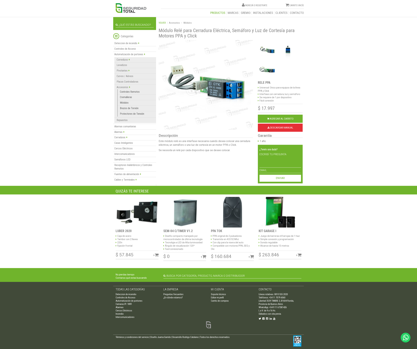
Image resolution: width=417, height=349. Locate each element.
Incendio (120, 314)
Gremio (246, 12)
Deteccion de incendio (126, 294)
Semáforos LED (122, 159)
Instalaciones (263, 12)
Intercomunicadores (124, 154)
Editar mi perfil (217, 297)
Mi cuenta (217, 289)
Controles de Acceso (125, 48)
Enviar (280, 178)
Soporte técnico (218, 294)
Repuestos (122, 120)
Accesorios (174, 22)
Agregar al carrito (281, 118)
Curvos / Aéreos (125, 76)
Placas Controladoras (127, 81)
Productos (217, 12)
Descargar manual (281, 127)
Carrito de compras (220, 300)
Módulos (124, 102)
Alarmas (119, 307)
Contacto (297, 12)
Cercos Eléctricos (123, 148)
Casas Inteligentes (123, 142)
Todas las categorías (130, 289)
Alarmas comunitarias (125, 126)
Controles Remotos (130, 91)
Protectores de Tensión (132, 113)
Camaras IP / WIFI (124, 304)
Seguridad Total (131, 8)
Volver (162, 22)
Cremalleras (126, 97)
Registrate (261, 5)
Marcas (233, 12)
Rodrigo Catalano (190, 337)
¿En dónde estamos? (173, 297)
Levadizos (122, 65)
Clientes (281, 12)
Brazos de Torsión (129, 108)
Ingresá (249, 5)
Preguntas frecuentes (173, 294)
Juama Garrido (164, 337)
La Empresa (170, 289)
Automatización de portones (129, 300)
